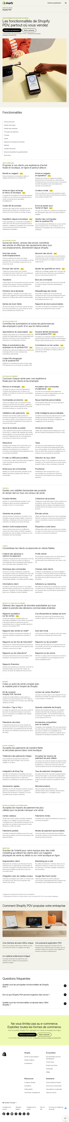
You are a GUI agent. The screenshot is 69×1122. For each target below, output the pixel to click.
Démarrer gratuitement (54, 3)
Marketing (7, 155)
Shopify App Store (51, 1065)
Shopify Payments (9, 148)
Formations (27, 1086)
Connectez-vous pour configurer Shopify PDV (47, 1038)
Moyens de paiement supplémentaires (16, 152)
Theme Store (50, 1062)
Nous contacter (29, 30)
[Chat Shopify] (65, 1118)
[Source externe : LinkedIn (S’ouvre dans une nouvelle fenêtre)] (24, 1114)
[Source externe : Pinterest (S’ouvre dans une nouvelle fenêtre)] (28, 1114)
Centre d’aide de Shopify (53, 1082)
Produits (6, 135)
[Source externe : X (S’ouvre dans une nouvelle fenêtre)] (8, 1114)
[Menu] (66, 3)
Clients (6, 138)
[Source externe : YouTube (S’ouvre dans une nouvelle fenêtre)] (12, 1114)
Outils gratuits (28, 1089)
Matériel (6, 145)
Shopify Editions (29, 1060)
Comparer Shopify (29, 1082)
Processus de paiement (11, 132)
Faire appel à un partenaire (54, 1089)
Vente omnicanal (9, 122)
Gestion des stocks (9, 125)
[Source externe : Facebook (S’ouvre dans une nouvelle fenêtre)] (4, 1114)
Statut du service (51, 1092)
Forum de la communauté (53, 1086)
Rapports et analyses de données (14, 142)
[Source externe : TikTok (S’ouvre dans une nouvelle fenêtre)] (20, 1114)
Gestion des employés (11, 128)
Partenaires (49, 1069)
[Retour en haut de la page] (4, 1054)
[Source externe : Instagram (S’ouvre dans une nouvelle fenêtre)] (16, 1114)
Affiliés (48, 1072)
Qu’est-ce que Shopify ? (31, 1057)
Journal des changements (32, 1092)
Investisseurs (28, 1063)
